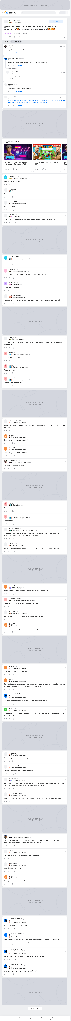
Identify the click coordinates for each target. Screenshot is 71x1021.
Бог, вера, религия (18, 191)
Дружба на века (18, 780)
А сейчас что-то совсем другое (24, 530)
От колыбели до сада (19, 22)
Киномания (17, 284)
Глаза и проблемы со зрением (22, 600)
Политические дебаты (21, 462)
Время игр (16, 216)
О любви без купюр (19, 297)
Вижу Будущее (17, 588)
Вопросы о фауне (18, 545)
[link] (18, 158)
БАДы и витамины (18, 339)
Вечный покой (18, 505)
